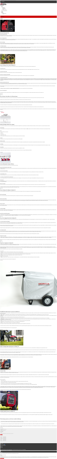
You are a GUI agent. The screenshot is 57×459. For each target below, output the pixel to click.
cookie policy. (24, 449)
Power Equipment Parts (5, 10)
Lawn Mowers (2, 16)
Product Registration (4, 9)
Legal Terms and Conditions (3, 445)
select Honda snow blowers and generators (41, 186)
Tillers (2, 17)
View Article (1, 94)
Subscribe (1, 434)
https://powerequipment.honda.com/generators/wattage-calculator (17, 421)
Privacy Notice (1, 443)
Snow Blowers (4, 8)
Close (0, 458)
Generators (4, 7)
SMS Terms (1, 446)
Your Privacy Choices (2, 444)
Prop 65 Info (1, 447)
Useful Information (4, 13)
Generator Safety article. (14, 327)
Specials (2, 11)
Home (2, 6)
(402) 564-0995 (2, 1)
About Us (2, 12)
